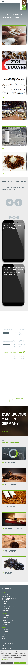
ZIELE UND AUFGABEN (7, 643)
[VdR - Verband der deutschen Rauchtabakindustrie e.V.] (23, 5)
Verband (4, 641)
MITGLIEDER (5, 645)
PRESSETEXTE (5, 635)
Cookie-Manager (8, 225)
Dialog (4, 627)
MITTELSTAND (10, 123)
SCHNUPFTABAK (11, 551)
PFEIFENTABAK (10, 485)
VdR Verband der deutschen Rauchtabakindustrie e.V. (12, 274)
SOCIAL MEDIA (5, 629)
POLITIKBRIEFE (5, 631)
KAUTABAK (9, 573)
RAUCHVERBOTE (6, 596)
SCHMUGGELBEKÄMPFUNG (9, 598)
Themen (4, 592)
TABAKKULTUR (5, 608)
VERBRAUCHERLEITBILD (8, 607)
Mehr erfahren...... (5, 659)
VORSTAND (4, 647)
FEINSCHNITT (10, 507)
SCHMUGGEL (10, 73)
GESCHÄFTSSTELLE (7, 649)
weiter (3, 393)
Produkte (4, 613)
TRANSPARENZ (10, 98)
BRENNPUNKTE (5, 633)
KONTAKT (4, 638)
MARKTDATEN (10, 462)
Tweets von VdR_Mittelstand (12, 229)
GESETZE (4, 636)
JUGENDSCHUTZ (6, 610)
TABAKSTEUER (10, 174)
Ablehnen (7, 662)
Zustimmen (20, 662)
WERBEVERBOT (10, 149)
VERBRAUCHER (10, 47)
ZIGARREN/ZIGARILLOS (13, 529)
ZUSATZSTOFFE (5, 605)
